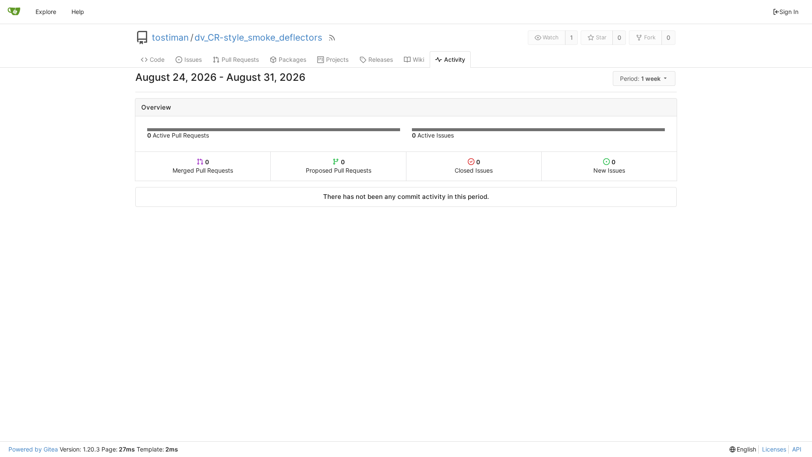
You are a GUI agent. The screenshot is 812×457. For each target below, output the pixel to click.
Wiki (418, 59)
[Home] (14, 12)
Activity (454, 59)
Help (77, 11)
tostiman (170, 37)
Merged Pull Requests (203, 166)
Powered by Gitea (33, 449)
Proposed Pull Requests (338, 166)
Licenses (774, 449)
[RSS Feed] (332, 37)
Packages (292, 59)
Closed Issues (474, 166)
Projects (337, 59)
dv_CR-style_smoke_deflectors (258, 37)
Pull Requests (240, 59)
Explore (46, 11)
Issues (193, 59)
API (796, 449)
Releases (380, 59)
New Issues (609, 166)
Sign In (788, 11)
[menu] (645, 78)
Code (157, 59)
